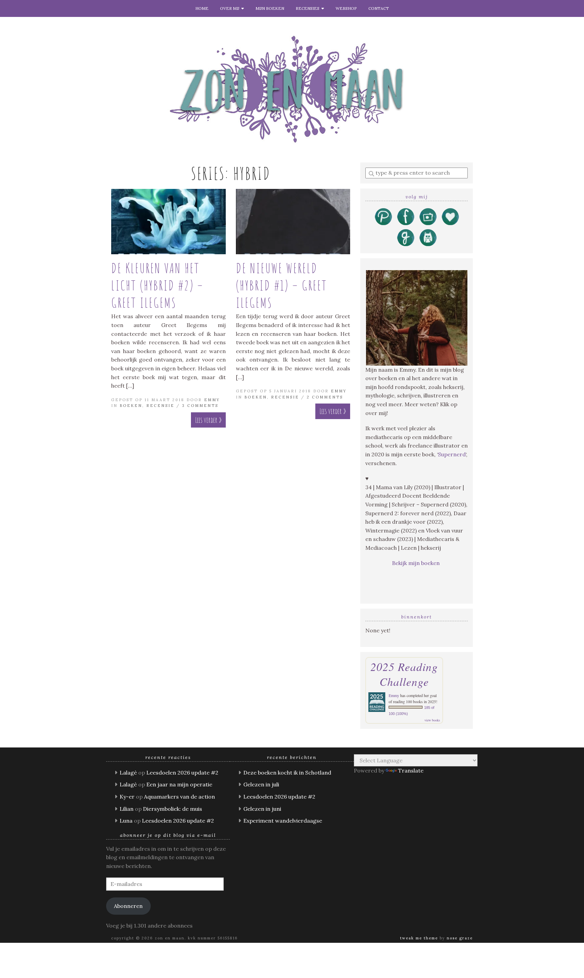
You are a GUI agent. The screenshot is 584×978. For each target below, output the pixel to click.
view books (432, 720)
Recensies (308, 8)
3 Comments (200, 405)
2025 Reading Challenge (404, 674)
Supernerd (452, 454)
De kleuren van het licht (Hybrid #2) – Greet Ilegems (157, 285)
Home (202, 8)
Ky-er (127, 796)
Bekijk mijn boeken (416, 563)
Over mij (230, 8)
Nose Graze (460, 938)
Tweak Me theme (419, 938)
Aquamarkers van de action (179, 796)
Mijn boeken (270, 8)
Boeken (131, 405)
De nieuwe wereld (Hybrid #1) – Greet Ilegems (281, 285)
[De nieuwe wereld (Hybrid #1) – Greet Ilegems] (293, 221)
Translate (410, 770)
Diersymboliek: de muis (172, 808)
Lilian (126, 808)
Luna (126, 820)
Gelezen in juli (261, 784)
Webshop (346, 8)
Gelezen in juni (262, 808)
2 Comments (325, 397)
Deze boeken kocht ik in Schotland (287, 772)
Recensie (160, 405)
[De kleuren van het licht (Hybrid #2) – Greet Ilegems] (168, 221)
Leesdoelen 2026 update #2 (182, 772)
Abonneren (128, 906)
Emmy (212, 399)
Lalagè (128, 772)
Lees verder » (208, 420)
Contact (378, 8)
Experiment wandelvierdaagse (282, 820)
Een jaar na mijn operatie (179, 784)
